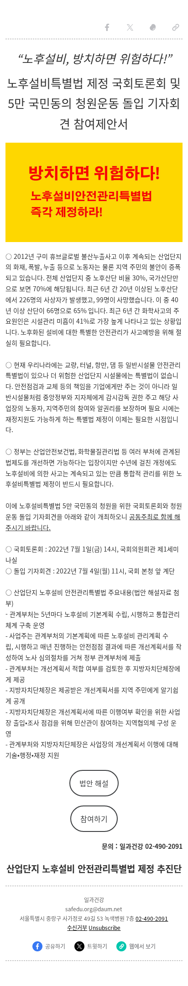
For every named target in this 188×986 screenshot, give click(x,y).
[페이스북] (107, 27)
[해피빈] (153, 27)
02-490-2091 (152, 918)
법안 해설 (94, 783)
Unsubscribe (104, 927)
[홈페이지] (176, 27)
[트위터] (130, 27)
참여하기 (94, 818)
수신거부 (77, 927)
